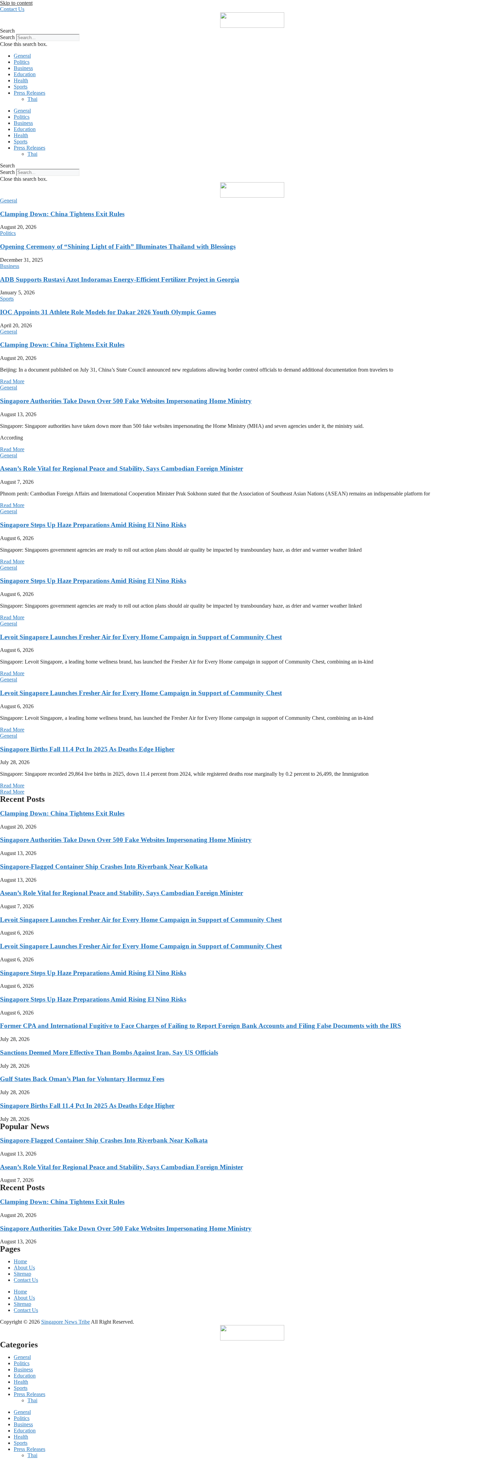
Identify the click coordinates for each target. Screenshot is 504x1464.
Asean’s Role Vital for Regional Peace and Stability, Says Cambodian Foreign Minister (121, 468)
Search (7, 37)
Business (23, 68)
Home (20, 1261)
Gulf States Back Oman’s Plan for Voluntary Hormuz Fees (82, 1078)
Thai (32, 99)
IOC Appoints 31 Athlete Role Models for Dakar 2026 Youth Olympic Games (108, 312)
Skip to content (16, 3)
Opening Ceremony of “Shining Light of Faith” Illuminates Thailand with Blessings (118, 246)
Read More (12, 381)
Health (21, 80)
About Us (24, 1267)
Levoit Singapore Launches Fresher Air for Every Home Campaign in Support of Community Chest (141, 637)
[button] (252, 31)
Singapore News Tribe (65, 1322)
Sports (20, 87)
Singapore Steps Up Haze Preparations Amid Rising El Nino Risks (93, 524)
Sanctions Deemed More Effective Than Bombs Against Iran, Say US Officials (109, 1052)
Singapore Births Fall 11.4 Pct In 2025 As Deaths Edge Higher (87, 749)
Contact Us (26, 1280)
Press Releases (29, 93)
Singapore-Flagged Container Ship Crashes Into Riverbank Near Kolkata (104, 866)
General (22, 56)
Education (25, 74)
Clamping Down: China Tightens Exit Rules (62, 214)
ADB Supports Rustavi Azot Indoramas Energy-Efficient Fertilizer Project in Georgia (119, 279)
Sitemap (22, 1274)
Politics (21, 62)
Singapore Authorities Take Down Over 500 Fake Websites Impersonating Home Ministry (126, 401)
